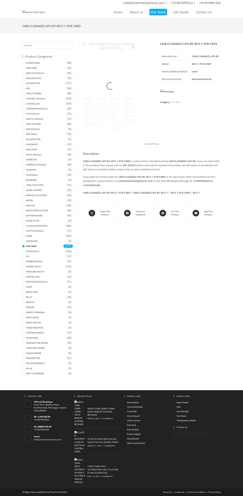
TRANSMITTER (33, 358)
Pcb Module (133, 429)
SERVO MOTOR (33, 322)
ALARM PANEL (33, 62)
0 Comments (107, 418)
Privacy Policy (214, 492)
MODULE (30, 205)
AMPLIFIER (31, 67)
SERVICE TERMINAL (35, 312)
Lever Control (133, 420)
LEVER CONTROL (34, 190)
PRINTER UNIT (33, 276)
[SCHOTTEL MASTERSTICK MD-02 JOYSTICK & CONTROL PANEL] (80, 442)
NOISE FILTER (32, 220)
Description (152, 144)
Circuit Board (133, 415)
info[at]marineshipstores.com (47, 439)
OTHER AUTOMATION (36, 225)
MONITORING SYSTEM (37, 210)
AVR (28, 88)
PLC (28, 256)
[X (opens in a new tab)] (24, 3)
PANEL (29, 235)
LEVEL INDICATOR (34, 185)
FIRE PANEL (31, 134)
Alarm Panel (182, 402)
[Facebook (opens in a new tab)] (28, 3)
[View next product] (218, 44)
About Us (167, 492)
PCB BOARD (32, 241)
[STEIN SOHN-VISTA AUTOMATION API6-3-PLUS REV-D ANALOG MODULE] (80, 471)
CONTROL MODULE (35, 98)
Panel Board (133, 438)
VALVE (29, 368)
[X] (176, 434)
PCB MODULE (32, 251)
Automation (133, 402)
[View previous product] (212, 44)
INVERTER (31, 169)
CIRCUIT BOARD (33, 93)
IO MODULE (32, 174)
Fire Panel (181, 415)
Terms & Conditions (196, 492)
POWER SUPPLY (33, 266)
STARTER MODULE (35, 332)
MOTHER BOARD (34, 215)
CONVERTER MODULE (36, 108)
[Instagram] (188, 434)
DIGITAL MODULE (34, 118)
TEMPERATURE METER (37, 342)
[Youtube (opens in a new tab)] (45, 3)
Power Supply (134, 434)
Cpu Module (183, 411)
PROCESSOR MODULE (36, 281)
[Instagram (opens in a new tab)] (36, 3)
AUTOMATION (33, 83)
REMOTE (30, 302)
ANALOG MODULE (35, 73)
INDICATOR (31, 149)
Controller (132, 411)
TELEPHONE (32, 337)
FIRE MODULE (33, 129)
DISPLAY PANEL (33, 124)
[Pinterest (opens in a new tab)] (32, 3)
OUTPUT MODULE (35, 230)
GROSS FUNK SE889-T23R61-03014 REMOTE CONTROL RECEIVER (101, 411)
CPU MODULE (33, 113)
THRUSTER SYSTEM (35, 348)
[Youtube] (206, 434)
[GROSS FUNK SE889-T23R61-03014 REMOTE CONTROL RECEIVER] (80, 413)
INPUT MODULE (34, 154)
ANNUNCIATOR (33, 78)
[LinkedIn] (194, 434)
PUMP (29, 286)
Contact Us (179, 492)
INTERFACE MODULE (36, 164)
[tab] (151, 144)
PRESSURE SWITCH (35, 271)
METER (29, 200)
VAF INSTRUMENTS (35, 363)
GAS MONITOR (33, 139)
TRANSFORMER (33, 353)
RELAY (29, 297)
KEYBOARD (31, 180)
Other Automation (136, 443)
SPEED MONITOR (34, 327)
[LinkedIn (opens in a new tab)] (41, 3)
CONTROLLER (33, 103)
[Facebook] (182, 434)
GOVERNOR (32, 144)
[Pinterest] (200, 434)
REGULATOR (32, 291)
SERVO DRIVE (32, 317)
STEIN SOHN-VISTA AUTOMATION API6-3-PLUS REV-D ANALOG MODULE (103, 469)
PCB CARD (175, 102)
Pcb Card (131, 425)
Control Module (134, 406)
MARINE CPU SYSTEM (36, 195)
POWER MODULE (34, 261)
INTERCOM (31, 159)
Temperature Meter (186, 420)
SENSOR (30, 307)
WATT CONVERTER (35, 373)
